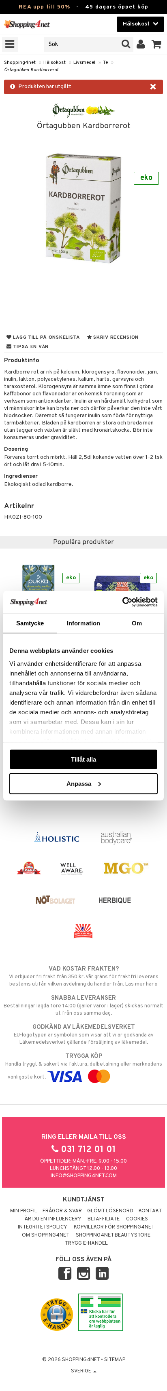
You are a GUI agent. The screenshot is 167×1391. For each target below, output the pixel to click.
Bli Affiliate (104, 1219)
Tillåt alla (83, 759)
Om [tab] (137, 623)
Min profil (23, 1211)
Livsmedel (84, 62)
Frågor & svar (62, 1211)
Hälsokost (54, 62)
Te (105, 62)
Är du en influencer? (52, 1219)
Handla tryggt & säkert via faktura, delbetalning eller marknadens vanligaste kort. (83, 1067)
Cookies (137, 1219)
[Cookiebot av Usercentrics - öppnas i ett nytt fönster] (122, 602)
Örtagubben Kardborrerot (31, 70)
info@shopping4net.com (84, 1176)
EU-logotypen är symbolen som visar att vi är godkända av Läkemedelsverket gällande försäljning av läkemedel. (84, 1035)
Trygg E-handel (86, 1243)
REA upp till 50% (44, 7)
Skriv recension (115, 337)
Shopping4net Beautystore (113, 1235)
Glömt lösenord (110, 1211)
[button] (156, 44)
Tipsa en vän (30, 347)
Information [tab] (83, 623)
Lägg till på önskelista (46, 337)
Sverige (81, 1371)
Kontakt (150, 1211)
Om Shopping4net (45, 1235)
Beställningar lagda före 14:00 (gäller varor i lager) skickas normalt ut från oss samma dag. (83, 1005)
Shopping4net (20, 62)
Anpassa (78, 783)
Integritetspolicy (42, 1227)
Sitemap (114, 1360)
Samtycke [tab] (30, 623)
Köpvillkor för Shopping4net (114, 1227)
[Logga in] (140, 44)
